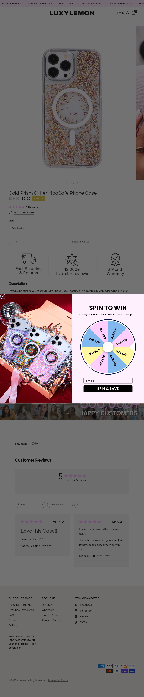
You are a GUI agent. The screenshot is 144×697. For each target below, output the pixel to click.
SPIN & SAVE (108, 388)
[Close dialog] (3, 296)
